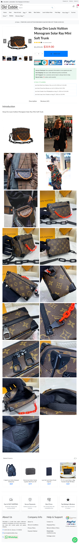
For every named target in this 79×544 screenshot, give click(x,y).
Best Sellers (37, 12)
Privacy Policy (31, 528)
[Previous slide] (74, 458)
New (10, 12)
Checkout (71, 1)
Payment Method (32, 531)
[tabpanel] (11, 475)
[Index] (73, 6)
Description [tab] (33, 101)
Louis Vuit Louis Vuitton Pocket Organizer (49, 481)
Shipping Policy (51, 525)
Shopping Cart (65, 1)
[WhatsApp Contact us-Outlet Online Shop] (74, 539)
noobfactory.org (51, 533)
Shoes (4, 16)
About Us (30, 521)
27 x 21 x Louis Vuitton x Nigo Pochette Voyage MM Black (68, 481)
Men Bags (57, 12)
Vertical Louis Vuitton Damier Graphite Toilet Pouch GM (30, 481)
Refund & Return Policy (53, 528)
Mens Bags (65, 12)
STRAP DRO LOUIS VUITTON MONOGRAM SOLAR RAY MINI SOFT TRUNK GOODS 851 (42, 22)
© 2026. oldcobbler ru (71, 526)
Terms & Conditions (33, 525)
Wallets (11, 15)
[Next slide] (76, 458)
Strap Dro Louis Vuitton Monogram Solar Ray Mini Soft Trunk (22, 112)
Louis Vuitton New (47, 12)
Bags (24, 12)
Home (5, 12)
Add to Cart (57, 53)
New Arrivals (17, 12)
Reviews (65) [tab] (45, 101)
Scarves (73, 12)
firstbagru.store (51, 536)
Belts (30, 12)
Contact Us (76, 1)
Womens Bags (19, 16)
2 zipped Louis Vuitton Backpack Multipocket (11, 481)
